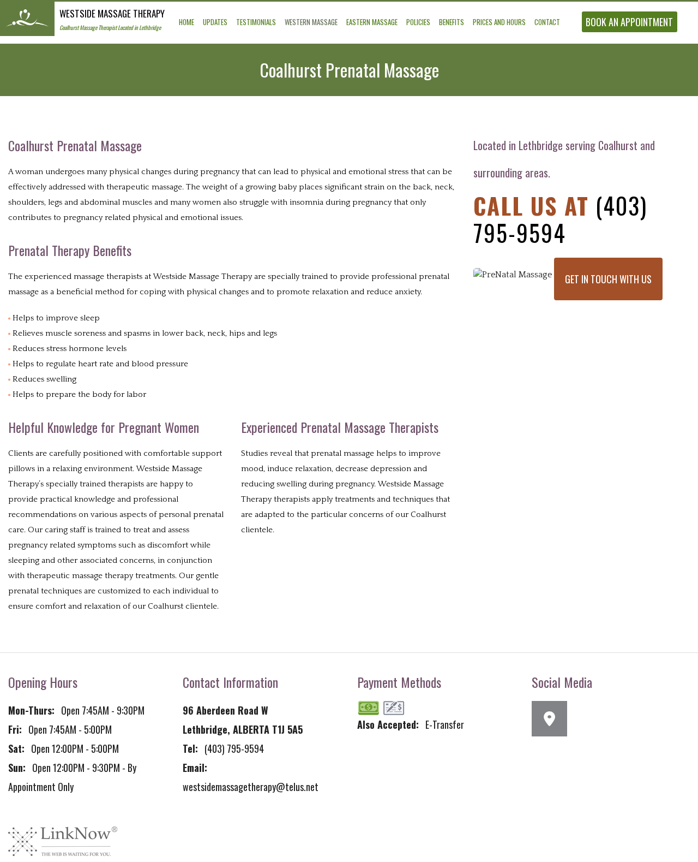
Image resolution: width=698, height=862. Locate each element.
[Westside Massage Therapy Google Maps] (553, 722)
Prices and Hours (499, 21)
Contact (547, 21)
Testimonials (256, 21)
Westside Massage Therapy (112, 13)
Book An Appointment (629, 22)
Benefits (451, 21)
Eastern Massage (372, 21)
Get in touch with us (608, 279)
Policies (418, 21)
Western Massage (311, 21)
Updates (215, 21)
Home (186, 21)
